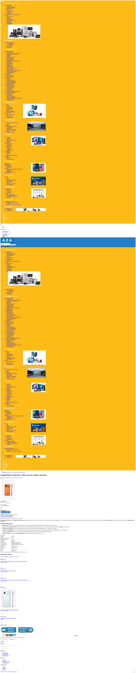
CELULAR (7, 163)
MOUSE (8, 147)
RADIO (8, 109)
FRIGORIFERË (9, 8)
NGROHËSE (9, 46)
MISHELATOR (9, 23)
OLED (8, 124)
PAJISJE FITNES (10, 210)
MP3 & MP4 (9, 112)
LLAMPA (8, 203)
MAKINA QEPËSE (10, 326)
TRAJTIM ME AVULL (11, 99)
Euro (3, 226)
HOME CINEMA (10, 354)
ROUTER (8, 153)
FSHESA (8, 78)
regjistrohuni (12, 556)
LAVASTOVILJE (10, 10)
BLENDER (9, 55)
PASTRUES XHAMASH (11, 80)
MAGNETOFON (10, 110)
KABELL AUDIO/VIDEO (11, 130)
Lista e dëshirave (5, 653)
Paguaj (4, 236)
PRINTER (8, 141)
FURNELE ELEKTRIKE (11, 71)
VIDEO (6, 113)
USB (7, 158)
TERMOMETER (10, 95)
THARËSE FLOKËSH (11, 85)
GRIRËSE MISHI (10, 59)
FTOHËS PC (9, 145)
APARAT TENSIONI (10, 93)
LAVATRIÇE (9, 21)
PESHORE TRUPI (10, 90)
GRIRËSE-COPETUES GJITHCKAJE (13, 53)
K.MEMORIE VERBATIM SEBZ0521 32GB (8, 618)
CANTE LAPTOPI (10, 149)
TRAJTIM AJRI (9, 45)
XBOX (8, 178)
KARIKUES (9, 416)
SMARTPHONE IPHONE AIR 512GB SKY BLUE (9, 609)
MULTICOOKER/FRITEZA (12, 68)
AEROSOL (9, 94)
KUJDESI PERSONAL (9, 84)
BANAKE (8, 11)
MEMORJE (7, 156)
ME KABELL (9, 166)
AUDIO (6, 104)
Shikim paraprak (3, 559)
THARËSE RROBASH (11, 7)
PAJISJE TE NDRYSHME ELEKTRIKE (14, 204)
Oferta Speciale (5, 655)
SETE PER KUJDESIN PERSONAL (13, 91)
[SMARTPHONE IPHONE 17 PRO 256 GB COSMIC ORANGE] (8, 500)
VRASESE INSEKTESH (11, 82)
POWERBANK (9, 417)
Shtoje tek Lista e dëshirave (5, 514)
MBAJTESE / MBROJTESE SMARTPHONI (15, 169)
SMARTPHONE (8, 164)
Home (4, 471)
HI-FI (8, 106)
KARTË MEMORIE (10, 159)
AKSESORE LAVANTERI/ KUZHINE (14, 14)
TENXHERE (9, 192)
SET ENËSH (9, 189)
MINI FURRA (9, 73)
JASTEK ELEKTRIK (10, 96)
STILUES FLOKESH (10, 86)
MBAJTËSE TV (10, 127)
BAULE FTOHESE (10, 83)
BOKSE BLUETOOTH (11, 171)
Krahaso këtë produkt (13, 514)
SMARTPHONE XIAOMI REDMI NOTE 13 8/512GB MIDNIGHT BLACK (13, 561)
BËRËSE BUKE (10, 65)
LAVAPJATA (9, 22)
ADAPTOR (9, 144)
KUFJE (8, 105)
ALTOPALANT (9, 143)
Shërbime (4, 667)
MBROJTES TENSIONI (11, 129)
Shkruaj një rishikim (9, 515)
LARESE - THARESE (11, 6)
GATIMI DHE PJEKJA (9, 63)
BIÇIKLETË (9, 209)
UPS (7, 154)
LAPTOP (8, 137)
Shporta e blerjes (5, 235)
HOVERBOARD (10, 184)
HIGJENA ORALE (10, 346)
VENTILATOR (9, 47)
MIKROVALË (9, 24)
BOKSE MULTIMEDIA (11, 111)
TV (5, 121)
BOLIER (8, 13)
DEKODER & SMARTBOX (12, 126)
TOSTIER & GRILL (10, 66)
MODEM (8, 152)
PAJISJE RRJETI (8, 151)
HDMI (8, 131)
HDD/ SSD (9, 157)
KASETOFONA (10, 108)
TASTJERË (9, 148)
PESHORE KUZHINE (11, 57)
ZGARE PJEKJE (10, 69)
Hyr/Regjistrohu (5, 652)
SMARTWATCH (8, 172)
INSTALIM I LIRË (8, 251)
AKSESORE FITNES (8, 208)
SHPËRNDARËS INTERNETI (12, 155)
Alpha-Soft (15, 671)
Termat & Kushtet (6, 662)
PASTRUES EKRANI (11, 132)
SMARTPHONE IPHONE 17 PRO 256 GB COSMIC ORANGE (14, 472)
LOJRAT (6, 423)
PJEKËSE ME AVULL (11, 72)
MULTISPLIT (11, 44)
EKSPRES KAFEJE (10, 75)
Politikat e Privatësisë (6, 661)
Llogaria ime (5, 234)
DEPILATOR (9, 89)
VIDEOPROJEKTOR (10, 114)
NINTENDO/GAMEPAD (11, 179)
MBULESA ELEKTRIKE (11, 97)
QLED (8, 123)
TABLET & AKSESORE (11, 140)
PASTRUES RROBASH (11, 81)
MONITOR (9, 388)
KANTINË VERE (10, 12)
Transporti (4, 660)
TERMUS (8, 197)
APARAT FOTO (10, 116)
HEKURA (8, 325)
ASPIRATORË (9, 19)
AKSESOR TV (7, 125)
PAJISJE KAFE (7, 74)
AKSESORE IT (7, 389)
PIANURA (9, 18)
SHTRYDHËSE (9, 52)
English (7, 231)
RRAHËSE (9, 56)
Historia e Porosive (6, 654)
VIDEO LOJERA (10, 181)
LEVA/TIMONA (10, 180)
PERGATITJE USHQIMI (9, 51)
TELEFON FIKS (8, 165)
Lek (1, 224)
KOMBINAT (9, 61)
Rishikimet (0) (11, 516)
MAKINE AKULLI (10, 304)
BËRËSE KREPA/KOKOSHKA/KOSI (13, 70)
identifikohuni (5, 556)
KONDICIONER (10, 43)
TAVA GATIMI (9, 191)
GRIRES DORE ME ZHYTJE (12, 54)
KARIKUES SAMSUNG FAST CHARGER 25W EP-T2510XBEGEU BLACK (14, 580)
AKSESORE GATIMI (11, 194)
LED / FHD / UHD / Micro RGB (12, 122)
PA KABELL (9, 167)
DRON (8, 182)
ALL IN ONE (9, 139)
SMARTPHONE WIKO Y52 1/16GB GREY (8, 570)
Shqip (4, 229)
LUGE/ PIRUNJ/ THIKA (11, 195)
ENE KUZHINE (7, 188)
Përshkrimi (2, 516)
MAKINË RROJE (10, 88)
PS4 (7, 424)
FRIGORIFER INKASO (11, 20)
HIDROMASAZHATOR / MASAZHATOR (14, 98)
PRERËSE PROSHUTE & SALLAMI (13, 60)
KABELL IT (9, 150)
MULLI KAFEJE (10, 76)
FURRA (8, 17)
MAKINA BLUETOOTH (11, 183)
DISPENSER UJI (10, 62)
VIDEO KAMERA (10, 117)
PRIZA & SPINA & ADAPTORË (12, 202)
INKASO (6, 15)
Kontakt (4, 668)
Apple (5, 501)
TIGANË (8, 190)
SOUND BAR (9, 353)
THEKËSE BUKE (10, 67)
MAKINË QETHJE (10, 87)
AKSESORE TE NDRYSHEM (12, 196)
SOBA (8, 9)
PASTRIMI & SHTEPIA (9, 77)
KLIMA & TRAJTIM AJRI (9, 42)
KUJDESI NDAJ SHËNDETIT (10, 92)
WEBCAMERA (9, 146)
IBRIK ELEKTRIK (10, 305)
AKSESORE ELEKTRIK (9, 201)
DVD (8, 115)
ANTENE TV (9, 128)
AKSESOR (7, 168)
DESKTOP (9, 138)
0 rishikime (3, 515)
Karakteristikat (6, 516)
